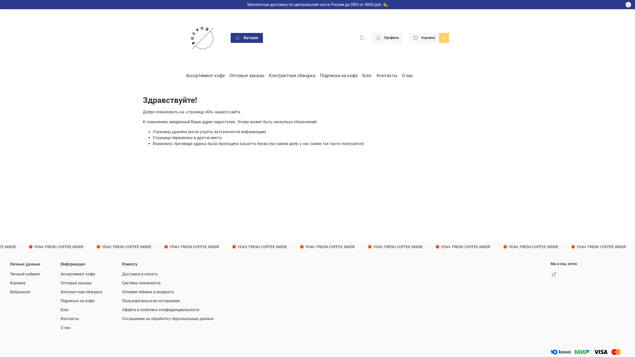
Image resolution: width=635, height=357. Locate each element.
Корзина (18, 283)
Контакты (387, 75)
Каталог (251, 37)
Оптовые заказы (246, 75)
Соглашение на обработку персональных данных (168, 318)
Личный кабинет (25, 274)
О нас (407, 75)
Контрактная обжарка (292, 75)
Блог (367, 75)
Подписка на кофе (339, 75)
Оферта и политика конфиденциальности (160, 309)
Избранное (20, 292)
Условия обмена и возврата (148, 292)
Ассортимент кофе (205, 75)
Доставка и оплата (140, 274)
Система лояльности (141, 283)
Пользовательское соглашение (151, 300)
